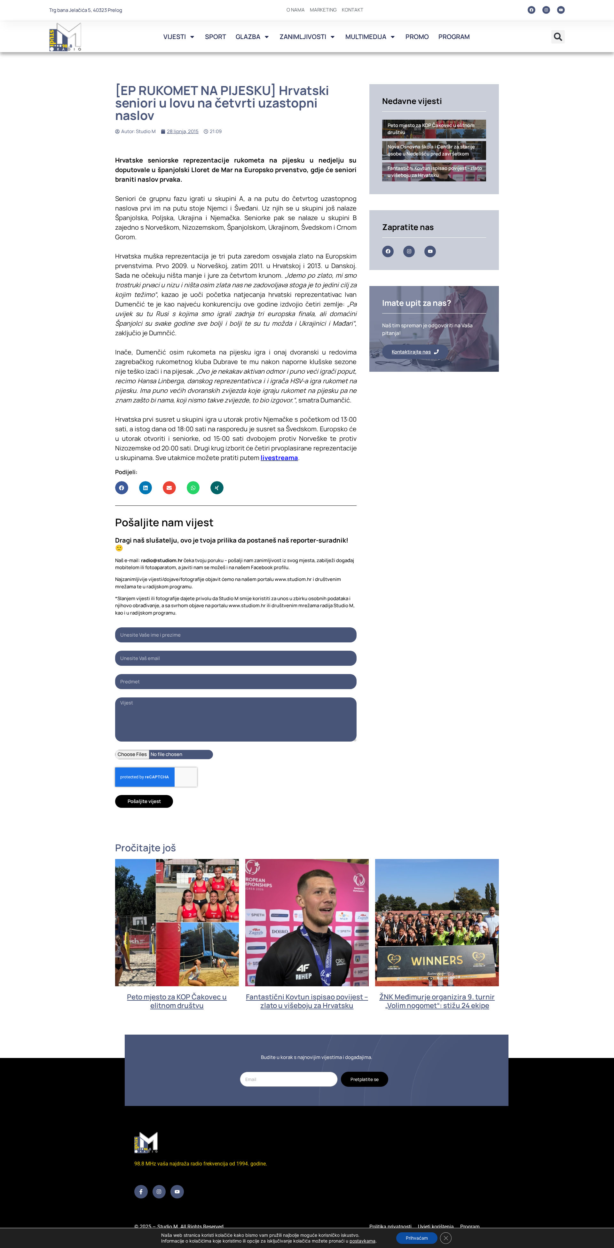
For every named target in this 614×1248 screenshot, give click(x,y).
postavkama (362, 1241)
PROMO (417, 36)
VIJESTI (174, 36)
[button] (558, 37)
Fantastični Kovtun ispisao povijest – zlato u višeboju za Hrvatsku (307, 1001)
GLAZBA (248, 36)
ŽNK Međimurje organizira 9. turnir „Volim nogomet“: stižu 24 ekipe (437, 1001)
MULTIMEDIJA (365, 36)
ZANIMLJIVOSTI (302, 36)
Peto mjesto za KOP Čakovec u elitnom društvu (177, 1001)
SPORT (215, 36)
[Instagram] (546, 10)
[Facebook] (531, 10)
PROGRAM (454, 36)
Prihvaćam (417, 1238)
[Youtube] (561, 10)
